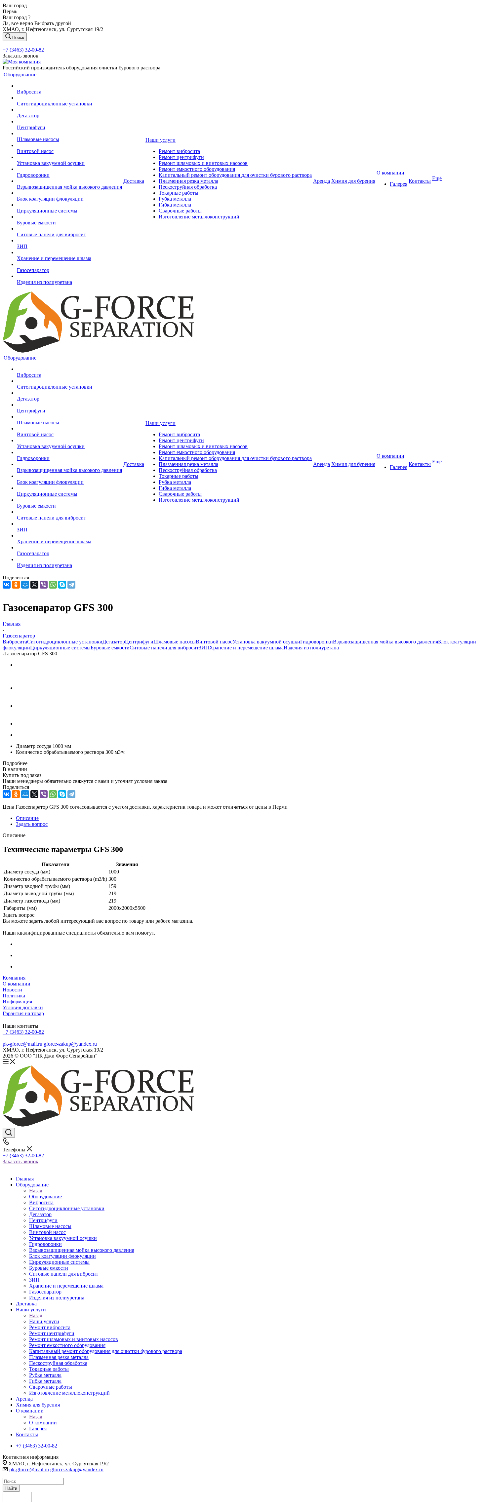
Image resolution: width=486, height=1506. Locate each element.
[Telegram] (71, 585)
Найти (11, 1488)
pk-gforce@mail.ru (22, 1044)
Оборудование (45, 1196)
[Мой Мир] (25, 585)
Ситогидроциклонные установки (64, 641)
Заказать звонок (20, 1161)
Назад (35, 1190)
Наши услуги (44, 1321)
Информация (17, 1001)
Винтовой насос (214, 641)
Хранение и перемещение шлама (246, 647)
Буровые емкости (110, 647)
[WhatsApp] (53, 585)
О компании (16, 983)
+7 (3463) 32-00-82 (23, 50)
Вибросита (15, 641)
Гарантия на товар (23, 1013)
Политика (14, 995)
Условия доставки (23, 1007)
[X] (34, 585)
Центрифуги (139, 641)
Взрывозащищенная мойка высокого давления (385, 641)
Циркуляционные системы (60, 647)
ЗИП (204, 647)
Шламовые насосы (174, 641)
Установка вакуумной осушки (266, 641)
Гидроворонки (316, 641)
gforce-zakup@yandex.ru (70, 1044)
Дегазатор (113, 641)
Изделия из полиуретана (311, 647)
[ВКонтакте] (7, 585)
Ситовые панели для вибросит (164, 647)
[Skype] (62, 585)
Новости (12, 989)
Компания (14, 978)
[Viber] (44, 585)
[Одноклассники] (16, 585)
